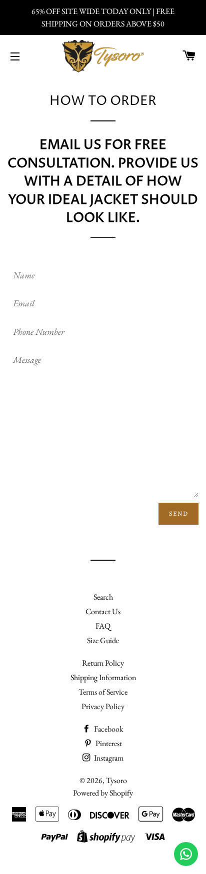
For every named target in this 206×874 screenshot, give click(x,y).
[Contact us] (186, 854)
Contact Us (103, 611)
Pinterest (108, 743)
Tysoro (116, 780)
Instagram (108, 758)
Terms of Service (103, 692)
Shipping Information (103, 677)
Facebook (108, 729)
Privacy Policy (103, 706)
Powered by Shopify (103, 793)
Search (103, 597)
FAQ (103, 626)
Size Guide (103, 640)
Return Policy (103, 663)
